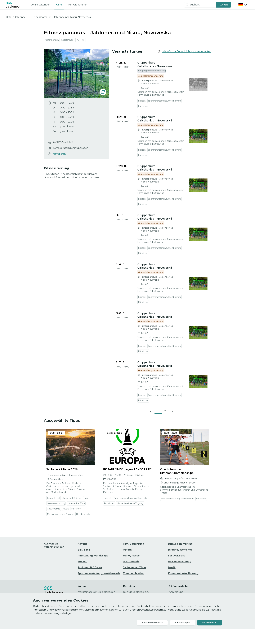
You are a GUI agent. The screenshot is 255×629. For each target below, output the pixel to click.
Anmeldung (176, 592)
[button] (223, 5)
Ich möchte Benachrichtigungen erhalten (186, 51)
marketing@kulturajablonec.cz (96, 592)
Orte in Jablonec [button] (16, 17)
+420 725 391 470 (63, 142)
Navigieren (59, 153)
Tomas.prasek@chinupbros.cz (70, 148)
